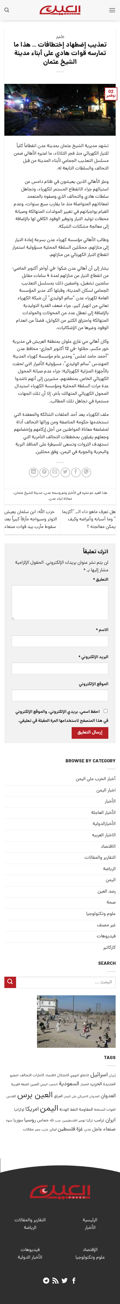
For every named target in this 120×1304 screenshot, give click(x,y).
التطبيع (14, 1075)
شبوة (9, 1121)
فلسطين (66, 1129)
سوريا (18, 1120)
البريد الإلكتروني (93, 657)
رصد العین (107, 891)
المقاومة (86, 1110)
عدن (47, 493)
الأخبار (60, 37)
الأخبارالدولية (104, 824)
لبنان (53, 1130)
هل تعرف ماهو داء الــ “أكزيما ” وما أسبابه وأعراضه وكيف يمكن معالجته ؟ (89, 520)
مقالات (28, 1130)
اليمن (49, 1109)
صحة (111, 902)
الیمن (111, 880)
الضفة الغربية (20, 1084)
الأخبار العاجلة (103, 813)
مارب (45, 1130)
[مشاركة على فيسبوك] (76, 472)
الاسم (102, 630)
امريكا (32, 1109)
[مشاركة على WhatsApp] (86, 472)
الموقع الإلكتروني (93, 684)
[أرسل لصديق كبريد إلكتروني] (54, 472)
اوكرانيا (19, 1110)
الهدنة (64, 1110)
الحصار (84, 1084)
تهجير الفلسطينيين (73, 1121)
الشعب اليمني (49, 1084)
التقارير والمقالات (100, 857)
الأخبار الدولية (30, 1257)
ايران (110, 1120)
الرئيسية (90, 1220)
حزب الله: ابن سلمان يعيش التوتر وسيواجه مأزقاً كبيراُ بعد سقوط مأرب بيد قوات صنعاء (30, 520)
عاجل (97, 1129)
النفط (74, 1110)
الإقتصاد (90, 1250)
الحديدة (109, 1085)
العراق (58, 1096)
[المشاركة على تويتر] (65, 472)
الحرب (96, 1084)
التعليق (100, 580)
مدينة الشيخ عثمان (28, 493)
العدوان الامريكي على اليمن (82, 1096)
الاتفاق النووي (79, 1075)
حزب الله (55, 1121)
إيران (112, 1075)
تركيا (90, 1120)
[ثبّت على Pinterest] (44, 472)
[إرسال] (10, 982)
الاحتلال (63, 1075)
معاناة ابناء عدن (60, 499)
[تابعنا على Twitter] (64, 1281)
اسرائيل (99, 1075)
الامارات (38, 1075)
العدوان (108, 1096)
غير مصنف (106, 925)
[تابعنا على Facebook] (74, 1281)
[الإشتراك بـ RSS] (55, 1281)
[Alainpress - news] (60, 10)
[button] (112, 10)
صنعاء (109, 1129)
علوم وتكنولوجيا (101, 914)
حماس (43, 1120)
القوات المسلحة (105, 1110)
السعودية (69, 1084)
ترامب (99, 1120)
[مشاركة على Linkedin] (33, 472)
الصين (34, 1084)
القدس (11, 1096)
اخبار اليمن (106, 790)
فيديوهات (106, 936)
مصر (37, 1129)
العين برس (35, 1095)
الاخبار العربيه (104, 835)
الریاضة (109, 869)
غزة (79, 1129)
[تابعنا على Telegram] (46, 1281)
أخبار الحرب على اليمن (96, 779)
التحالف (25, 1075)
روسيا (30, 1120)
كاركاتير (109, 947)
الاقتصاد (108, 846)
